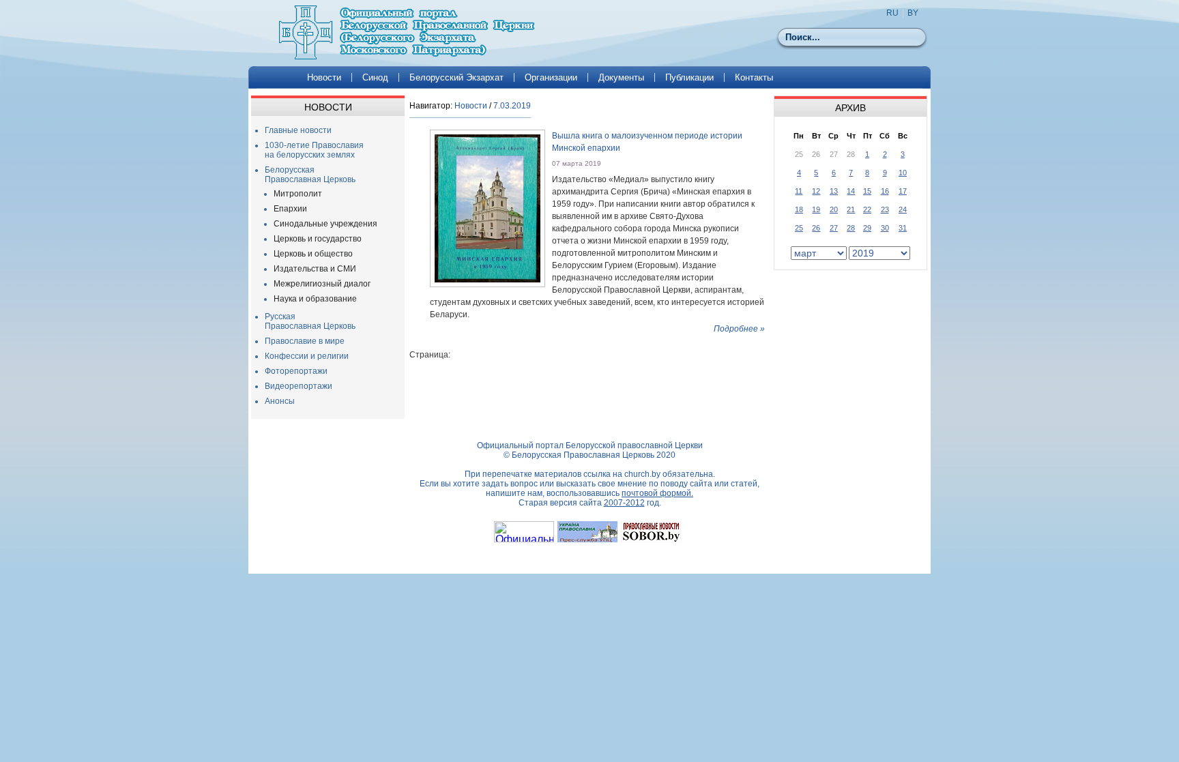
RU (892, 13)
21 (851, 209)
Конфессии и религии (307, 356)
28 (851, 228)
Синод (375, 77)
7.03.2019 (512, 106)
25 (799, 228)
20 (834, 209)
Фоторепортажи (296, 371)
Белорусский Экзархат (456, 77)
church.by (642, 474)
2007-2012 (624, 503)
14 (851, 191)
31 (903, 228)
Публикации (689, 77)
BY (912, 13)
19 (816, 209)
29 (867, 228)
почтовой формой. (657, 493)
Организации (551, 77)
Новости (324, 77)
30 (885, 228)
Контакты (754, 77)
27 (834, 228)
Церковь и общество (313, 254)
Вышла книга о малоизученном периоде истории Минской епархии (647, 142)
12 (816, 191)
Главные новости (298, 130)
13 (834, 191)
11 (798, 191)
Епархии (290, 209)
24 (903, 209)
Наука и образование (315, 299)
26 (816, 228)
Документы (621, 77)
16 (885, 191)
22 (867, 209)
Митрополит (298, 194)
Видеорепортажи (298, 386)
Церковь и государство (318, 239)
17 (903, 191)
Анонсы (280, 401)
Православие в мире (305, 341)
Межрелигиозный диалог (322, 284)
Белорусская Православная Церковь (310, 174)
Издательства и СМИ (315, 269)
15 (867, 191)
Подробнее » (739, 329)
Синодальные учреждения (325, 224)
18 (799, 209)
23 (885, 209)
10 (903, 172)
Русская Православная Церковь (310, 321)
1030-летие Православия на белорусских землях (314, 150)
